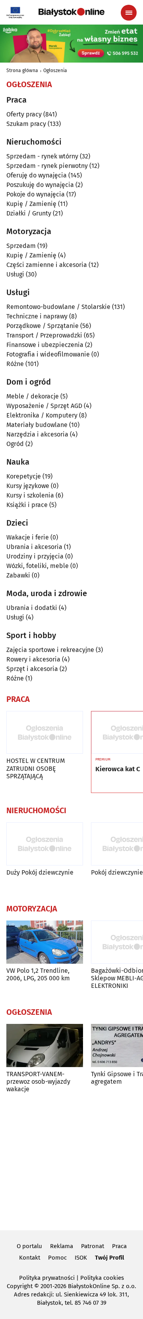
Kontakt (29, 1257)
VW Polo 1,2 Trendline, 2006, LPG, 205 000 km (38, 974)
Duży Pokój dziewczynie (39, 872)
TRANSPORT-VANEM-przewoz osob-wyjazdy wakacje (38, 1081)
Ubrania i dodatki (31, 608)
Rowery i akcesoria (33, 659)
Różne (15, 364)
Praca (119, 1246)
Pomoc (57, 1257)
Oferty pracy (24, 114)
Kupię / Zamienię (31, 204)
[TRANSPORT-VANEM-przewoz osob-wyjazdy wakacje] (44, 1045)
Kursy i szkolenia (30, 495)
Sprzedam (21, 246)
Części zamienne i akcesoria (46, 265)
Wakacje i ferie (27, 537)
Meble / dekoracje (32, 396)
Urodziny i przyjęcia (35, 556)
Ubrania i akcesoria (34, 547)
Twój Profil (109, 1257)
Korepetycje (23, 476)
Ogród (15, 444)
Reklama (61, 1246)
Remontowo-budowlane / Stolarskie (58, 307)
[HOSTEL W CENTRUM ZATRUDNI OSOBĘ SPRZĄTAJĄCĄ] (44, 732)
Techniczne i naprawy (37, 316)
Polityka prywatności (47, 1277)
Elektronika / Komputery (41, 415)
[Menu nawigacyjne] (129, 13)
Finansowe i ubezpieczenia (44, 345)
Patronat (92, 1246)
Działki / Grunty (28, 213)
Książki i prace (27, 505)
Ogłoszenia (55, 70)
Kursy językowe (27, 486)
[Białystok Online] (71, 12)
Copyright (20, 1286)
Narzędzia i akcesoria (37, 434)
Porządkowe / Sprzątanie (42, 326)
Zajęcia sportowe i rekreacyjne (50, 650)
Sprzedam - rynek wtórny (42, 156)
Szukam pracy (26, 124)
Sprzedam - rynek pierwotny (47, 166)
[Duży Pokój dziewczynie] (44, 843)
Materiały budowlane (37, 425)
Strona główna (22, 70)
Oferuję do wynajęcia (36, 175)
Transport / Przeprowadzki (44, 335)
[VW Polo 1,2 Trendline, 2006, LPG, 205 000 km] (44, 942)
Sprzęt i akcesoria (32, 669)
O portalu (29, 1246)
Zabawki (18, 575)
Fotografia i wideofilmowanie (48, 354)
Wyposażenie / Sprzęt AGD (44, 406)
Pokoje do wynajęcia (35, 194)
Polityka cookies (102, 1277)
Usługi (15, 274)
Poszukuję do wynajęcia (40, 185)
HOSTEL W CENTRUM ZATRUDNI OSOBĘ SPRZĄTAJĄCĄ (35, 768)
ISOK (81, 1257)
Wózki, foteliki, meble (37, 566)
